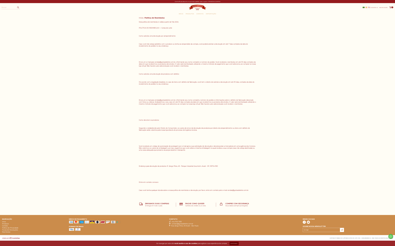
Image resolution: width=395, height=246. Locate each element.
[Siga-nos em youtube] (308, 222)
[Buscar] (18, 7)
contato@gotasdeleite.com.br (182, 224)
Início (181, 14)
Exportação (211, 14)
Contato (200, 14)
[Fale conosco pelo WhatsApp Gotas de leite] (390, 236)
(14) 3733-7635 (177, 222)
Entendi (234, 243)
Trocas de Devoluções (10, 230)
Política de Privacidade (10, 228)
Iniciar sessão (383, 7)
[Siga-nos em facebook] (304, 222)
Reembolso (6, 232)
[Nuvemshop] (11, 238)
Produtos (190, 14)
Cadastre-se (374, 7)
